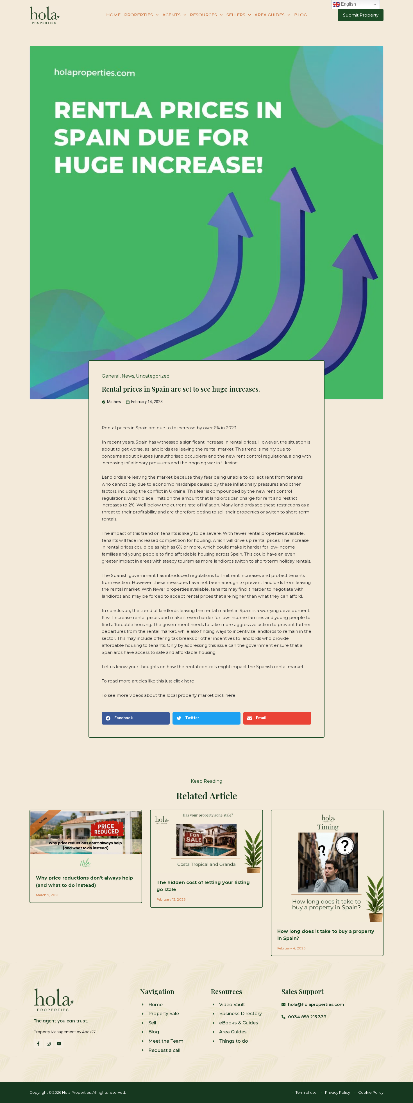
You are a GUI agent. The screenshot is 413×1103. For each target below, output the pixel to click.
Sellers (235, 14)
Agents (171, 14)
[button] (136, 718)
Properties (138, 14)
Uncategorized (153, 376)
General (111, 376)
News (128, 376)
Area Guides (270, 14)
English (348, 4)
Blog (300, 14)
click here (183, 681)
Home (113, 14)
